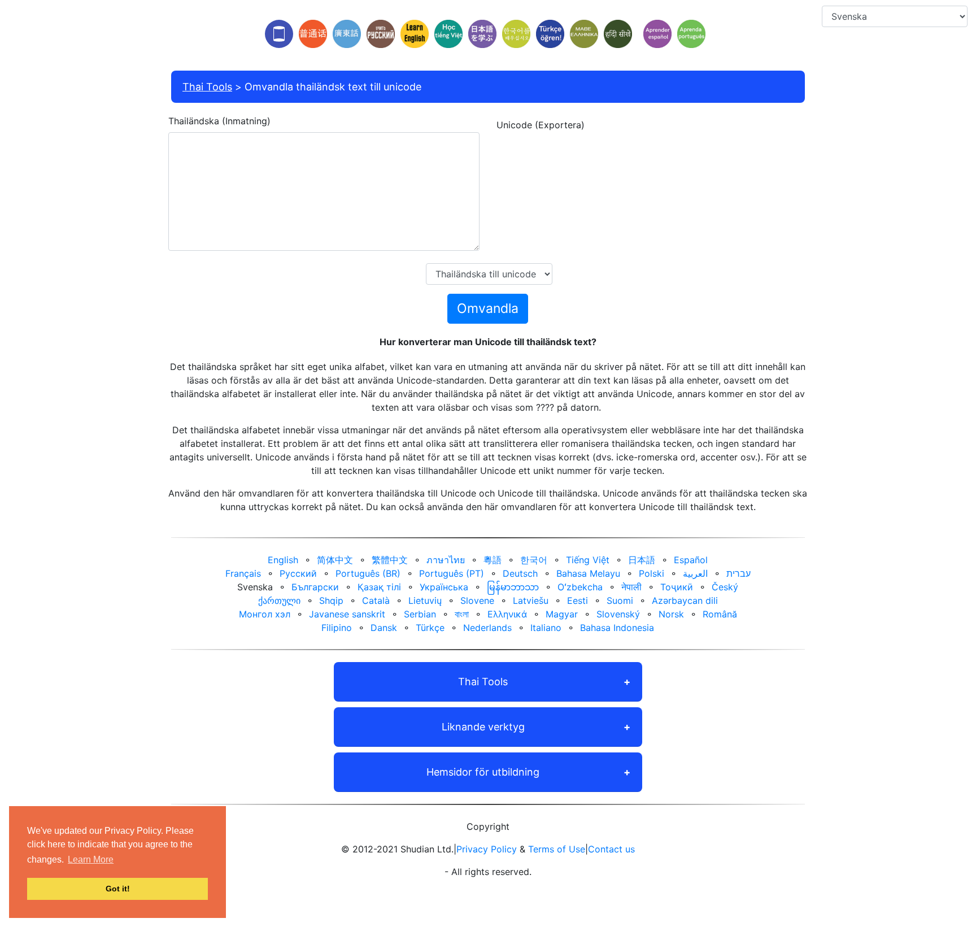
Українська (444, 587)
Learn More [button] (91, 859)
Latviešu (530, 600)
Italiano (545, 627)
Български (315, 587)
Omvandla (487, 308)
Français (243, 573)
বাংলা (462, 614)
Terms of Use (556, 849)
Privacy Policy (486, 849)
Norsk (671, 614)
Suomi (620, 600)
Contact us (611, 849)
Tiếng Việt (587, 559)
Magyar (562, 614)
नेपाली (631, 587)
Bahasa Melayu (588, 573)
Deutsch (520, 573)
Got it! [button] (118, 888)
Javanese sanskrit (347, 614)
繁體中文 (390, 559)
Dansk (384, 627)
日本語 (641, 559)
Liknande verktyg (483, 727)
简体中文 (335, 559)
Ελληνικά (507, 614)
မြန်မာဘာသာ (513, 587)
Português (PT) (451, 573)
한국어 (533, 559)
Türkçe (430, 627)
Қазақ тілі (379, 587)
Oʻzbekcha (580, 587)
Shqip (331, 600)
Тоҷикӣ (676, 587)
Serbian (420, 614)
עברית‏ (738, 573)
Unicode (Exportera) (540, 124)
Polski (651, 573)
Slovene (477, 600)
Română (720, 614)
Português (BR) (368, 573)
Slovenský (618, 614)
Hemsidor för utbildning (482, 772)
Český (725, 587)
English (283, 559)
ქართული (279, 600)
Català (376, 600)
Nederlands (487, 627)
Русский (298, 573)
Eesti (577, 600)
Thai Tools (207, 87)
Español (691, 559)
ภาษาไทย (445, 559)
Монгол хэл (264, 614)
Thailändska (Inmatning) (219, 121)
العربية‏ (695, 573)
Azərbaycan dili (685, 600)
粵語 (492, 559)
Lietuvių (425, 600)
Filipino (336, 627)
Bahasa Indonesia (617, 627)
